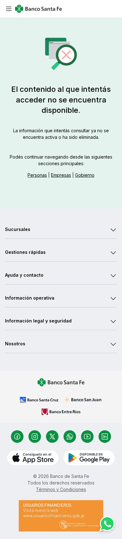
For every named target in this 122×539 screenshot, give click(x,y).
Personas (37, 175)
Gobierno (84, 175)
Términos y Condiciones (61, 489)
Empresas (61, 175)
